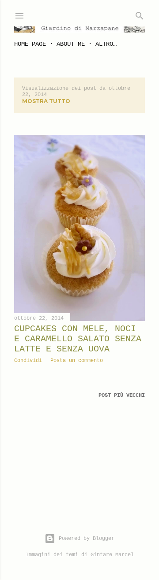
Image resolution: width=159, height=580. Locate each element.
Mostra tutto (46, 101)
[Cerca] (139, 14)
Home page (30, 44)
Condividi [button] (28, 361)
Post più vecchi (121, 395)
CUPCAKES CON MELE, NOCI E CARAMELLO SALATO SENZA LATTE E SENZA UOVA (77, 339)
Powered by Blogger (86, 539)
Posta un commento (76, 361)
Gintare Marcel (112, 555)
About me (71, 44)
